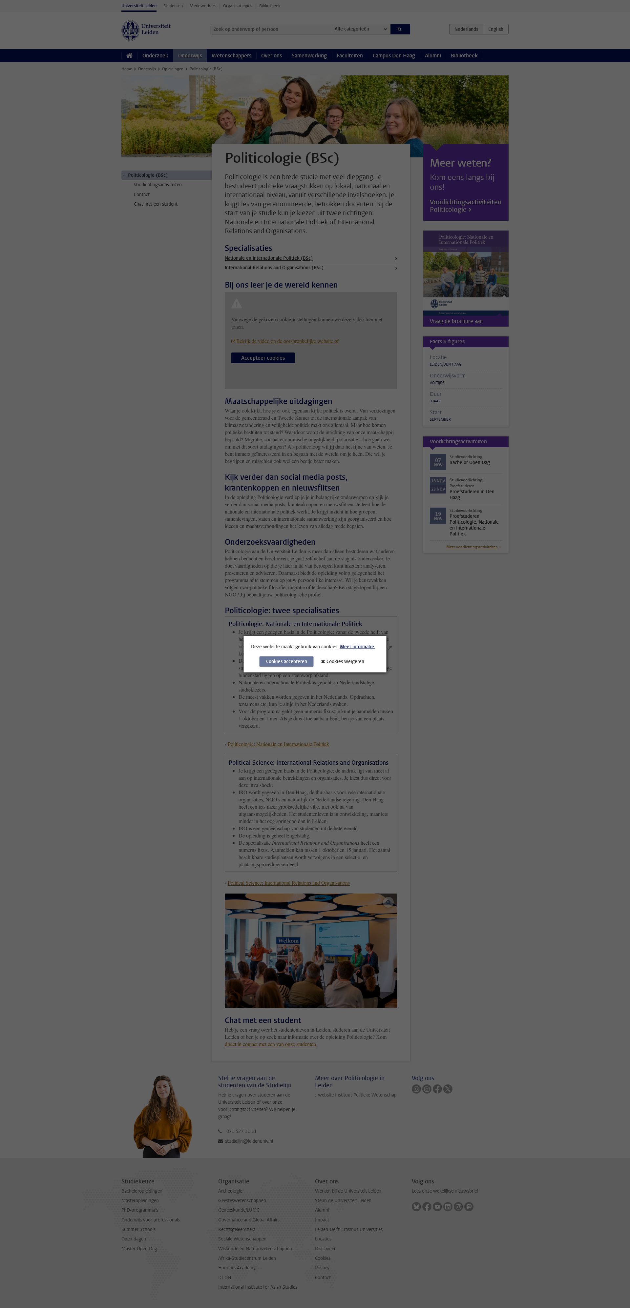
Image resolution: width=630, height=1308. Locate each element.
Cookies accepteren (286, 661)
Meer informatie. (357, 646)
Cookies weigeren (345, 661)
